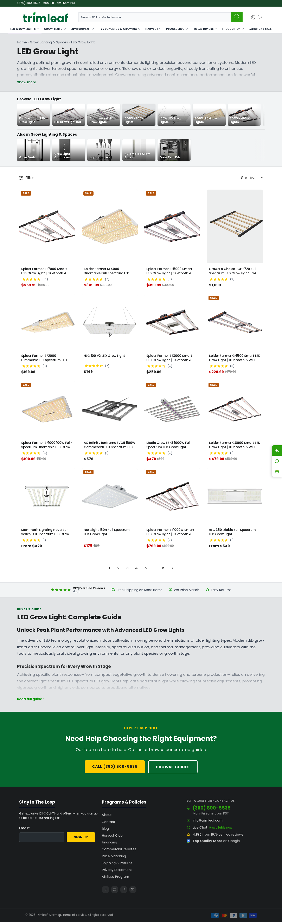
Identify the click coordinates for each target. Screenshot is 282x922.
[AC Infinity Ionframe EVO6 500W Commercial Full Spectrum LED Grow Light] (110, 409)
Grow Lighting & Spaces (49, 42)
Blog (105, 828)
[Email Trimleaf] (132, 889)
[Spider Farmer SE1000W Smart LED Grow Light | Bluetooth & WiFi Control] (172, 496)
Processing (175, 29)
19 (163, 568)
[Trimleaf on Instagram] (123, 889)
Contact (108, 821)
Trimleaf (42, 915)
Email (24, 828)
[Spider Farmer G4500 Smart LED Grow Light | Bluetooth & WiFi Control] (235, 322)
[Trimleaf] (45, 17)
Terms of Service (74, 915)
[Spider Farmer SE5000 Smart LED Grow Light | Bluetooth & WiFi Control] (172, 226)
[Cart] (260, 17)
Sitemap (55, 915)
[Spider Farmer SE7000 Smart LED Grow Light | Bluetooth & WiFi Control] (47, 226)
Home (22, 42)
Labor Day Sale (260, 29)
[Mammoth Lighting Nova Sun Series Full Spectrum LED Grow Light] (47, 496)
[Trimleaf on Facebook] (105, 889)
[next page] (173, 568)
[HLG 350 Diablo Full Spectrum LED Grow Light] (235, 496)
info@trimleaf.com (208, 820)
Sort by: (248, 177)
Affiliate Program (115, 876)
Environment (81, 29)
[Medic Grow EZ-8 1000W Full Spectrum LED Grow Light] (172, 409)
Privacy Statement (117, 869)
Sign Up (81, 837)
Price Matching (114, 856)
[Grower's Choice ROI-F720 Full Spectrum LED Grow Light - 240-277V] (235, 226)
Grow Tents (53, 29)
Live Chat (200, 827)
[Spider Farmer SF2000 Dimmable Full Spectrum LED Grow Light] (47, 322)
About (107, 814)
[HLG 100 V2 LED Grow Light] (110, 322)
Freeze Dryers (203, 29)
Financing (109, 842)
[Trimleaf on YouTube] (114, 889)
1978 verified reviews (227, 834)
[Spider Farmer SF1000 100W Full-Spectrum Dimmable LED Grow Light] (47, 409)
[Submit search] (237, 17)
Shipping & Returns (117, 863)
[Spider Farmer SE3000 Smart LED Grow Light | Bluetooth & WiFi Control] (172, 322)
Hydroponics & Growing (118, 29)
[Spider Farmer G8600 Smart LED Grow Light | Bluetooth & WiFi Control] (235, 409)
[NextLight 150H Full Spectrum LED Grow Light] (110, 496)
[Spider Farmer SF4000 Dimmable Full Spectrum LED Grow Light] (110, 226)
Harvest (151, 29)
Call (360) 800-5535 (114, 766)
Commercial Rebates (119, 849)
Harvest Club (112, 835)
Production (231, 29)
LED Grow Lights (23, 29)
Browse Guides (173, 766)
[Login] (253, 17)
